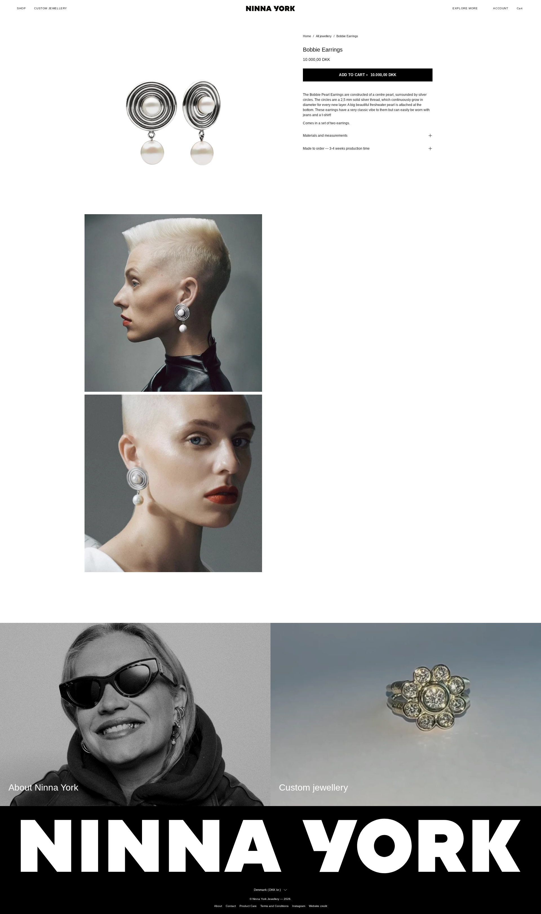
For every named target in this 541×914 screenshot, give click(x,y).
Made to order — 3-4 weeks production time (336, 148)
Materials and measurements (325, 135)
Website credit (318, 906)
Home (307, 36)
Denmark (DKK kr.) (267, 889)
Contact (231, 906)
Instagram (298, 906)
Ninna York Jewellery (265, 898)
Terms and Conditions (274, 906)
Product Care (248, 906)
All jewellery (324, 36)
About (218, 906)
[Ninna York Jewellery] (270, 8)
